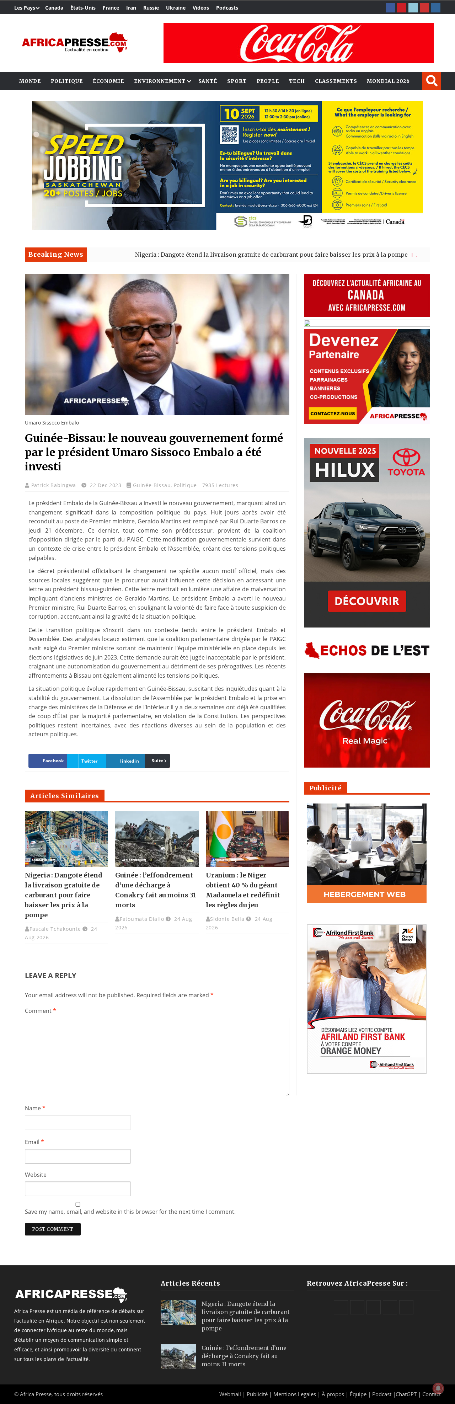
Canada (54, 7)
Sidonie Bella (227, 918)
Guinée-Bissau (152, 485)
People (268, 81)
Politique (67, 81)
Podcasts (227, 7)
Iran (131, 7)
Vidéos (201, 7)
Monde (30, 81)
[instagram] (435, 7)
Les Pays (24, 7)
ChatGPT (406, 1394)
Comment (40, 1011)
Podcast (381, 1394)
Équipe (359, 1394)
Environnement (160, 81)
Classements (336, 81)
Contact (431, 1394)
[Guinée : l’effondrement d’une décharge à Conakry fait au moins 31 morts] (156, 839)
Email (34, 1142)
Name (35, 1108)
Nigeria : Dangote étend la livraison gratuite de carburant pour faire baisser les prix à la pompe (222, 254)
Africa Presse (36, 1394)
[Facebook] (390, 7)
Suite (158, 761)
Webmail (230, 1394)
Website (36, 1175)
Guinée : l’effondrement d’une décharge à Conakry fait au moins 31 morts (244, 1356)
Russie (151, 7)
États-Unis (83, 7)
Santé (208, 81)
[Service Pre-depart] (227, 227)
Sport (237, 81)
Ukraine (176, 7)
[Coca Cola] (299, 43)
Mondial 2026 (388, 81)
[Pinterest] (401, 7)
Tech (297, 81)
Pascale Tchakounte (55, 928)
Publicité (258, 1394)
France (111, 7)
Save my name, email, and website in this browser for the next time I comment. (130, 1212)
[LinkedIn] (413, 7)
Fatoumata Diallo (142, 918)
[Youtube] (424, 7)
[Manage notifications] (438, 1388)
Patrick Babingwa (54, 485)
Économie (108, 81)
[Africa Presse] (74, 42)
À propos (333, 1394)
